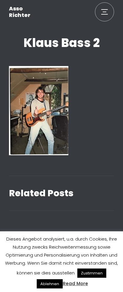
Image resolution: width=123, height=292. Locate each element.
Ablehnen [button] (49, 284)
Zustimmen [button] (92, 273)
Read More (75, 283)
